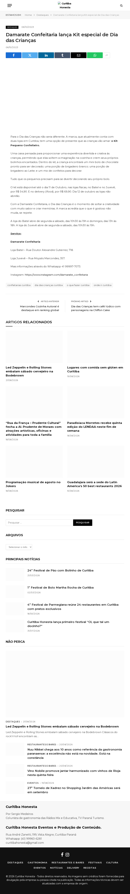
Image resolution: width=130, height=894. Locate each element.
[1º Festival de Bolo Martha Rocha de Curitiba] (15, 591)
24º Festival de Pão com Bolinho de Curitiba (60, 570)
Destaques (12, 27)
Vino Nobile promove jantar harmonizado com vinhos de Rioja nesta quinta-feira (73, 773)
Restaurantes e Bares (41, 744)
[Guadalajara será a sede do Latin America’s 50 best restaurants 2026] (95, 462)
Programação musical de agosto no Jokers (33, 484)
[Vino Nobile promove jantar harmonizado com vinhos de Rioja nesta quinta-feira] (15, 770)
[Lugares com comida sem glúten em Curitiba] (95, 347)
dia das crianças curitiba (49, 285)
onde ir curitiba (102, 285)
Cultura (112, 862)
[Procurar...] (121, 5)
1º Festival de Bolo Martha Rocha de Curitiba (60, 587)
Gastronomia (37, 862)
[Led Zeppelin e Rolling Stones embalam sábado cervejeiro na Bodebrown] (34, 347)
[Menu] (9, 5)
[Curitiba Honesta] (65, 5)
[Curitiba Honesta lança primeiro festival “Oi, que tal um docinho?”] (15, 626)
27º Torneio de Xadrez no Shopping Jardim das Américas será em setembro (73, 790)
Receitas (89, 867)
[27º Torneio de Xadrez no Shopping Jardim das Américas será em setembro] (15, 787)
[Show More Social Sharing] (106, 55)
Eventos (32, 783)
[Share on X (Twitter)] (30, 55)
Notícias (56, 867)
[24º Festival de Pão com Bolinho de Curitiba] (15, 574)
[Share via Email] (78, 55)
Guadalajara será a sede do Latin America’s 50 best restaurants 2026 (94, 484)
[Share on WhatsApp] (95, 55)
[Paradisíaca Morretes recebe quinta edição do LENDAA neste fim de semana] (95, 402)
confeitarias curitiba (18, 285)
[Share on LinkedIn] (46, 55)
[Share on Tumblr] (62, 55)
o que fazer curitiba (78, 285)
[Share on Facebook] (13, 55)
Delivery (73, 867)
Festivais (95, 862)
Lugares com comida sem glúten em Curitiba (95, 369)
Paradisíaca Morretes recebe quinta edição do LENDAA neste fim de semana (94, 426)
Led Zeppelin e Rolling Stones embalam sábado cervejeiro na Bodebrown (29, 371)
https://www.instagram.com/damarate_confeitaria (56, 274)
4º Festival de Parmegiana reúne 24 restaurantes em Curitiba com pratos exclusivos (72, 606)
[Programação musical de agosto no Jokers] (34, 462)
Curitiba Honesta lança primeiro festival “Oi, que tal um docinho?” (68, 624)
